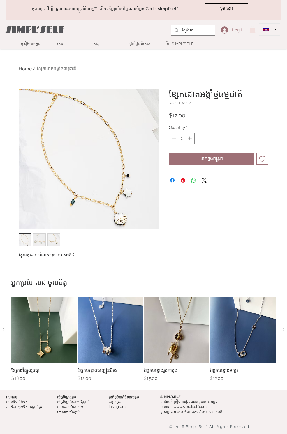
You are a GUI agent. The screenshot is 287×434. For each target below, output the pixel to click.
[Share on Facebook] (172, 180)
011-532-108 (212, 412)
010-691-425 (187, 412)
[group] (143, 339)
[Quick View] (44, 330)
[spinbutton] (181, 138)
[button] (252, 29)
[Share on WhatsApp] (193, 180)
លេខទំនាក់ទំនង (16, 402)
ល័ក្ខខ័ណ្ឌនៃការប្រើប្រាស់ (73, 402)
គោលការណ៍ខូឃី (68, 412)
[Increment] (190, 138)
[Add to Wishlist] (262, 159)
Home (25, 68)
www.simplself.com (190, 407)
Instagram (117, 407)
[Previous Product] (3, 329)
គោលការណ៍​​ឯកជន (70, 407)
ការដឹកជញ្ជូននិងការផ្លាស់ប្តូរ (24, 407)
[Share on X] (204, 180)
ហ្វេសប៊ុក (115, 402)
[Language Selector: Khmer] (269, 29)
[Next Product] (283, 329)
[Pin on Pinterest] (183, 180)
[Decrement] (173, 138)
